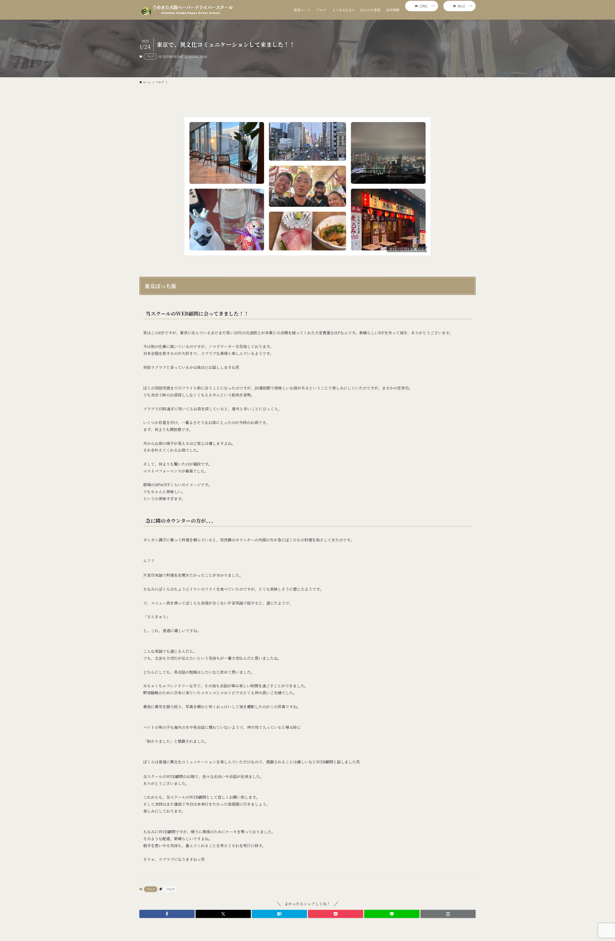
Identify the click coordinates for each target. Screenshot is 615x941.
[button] (167, 914)
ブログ (150, 56)
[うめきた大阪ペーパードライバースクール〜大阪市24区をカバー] (187, 10)
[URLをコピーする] (448, 914)
